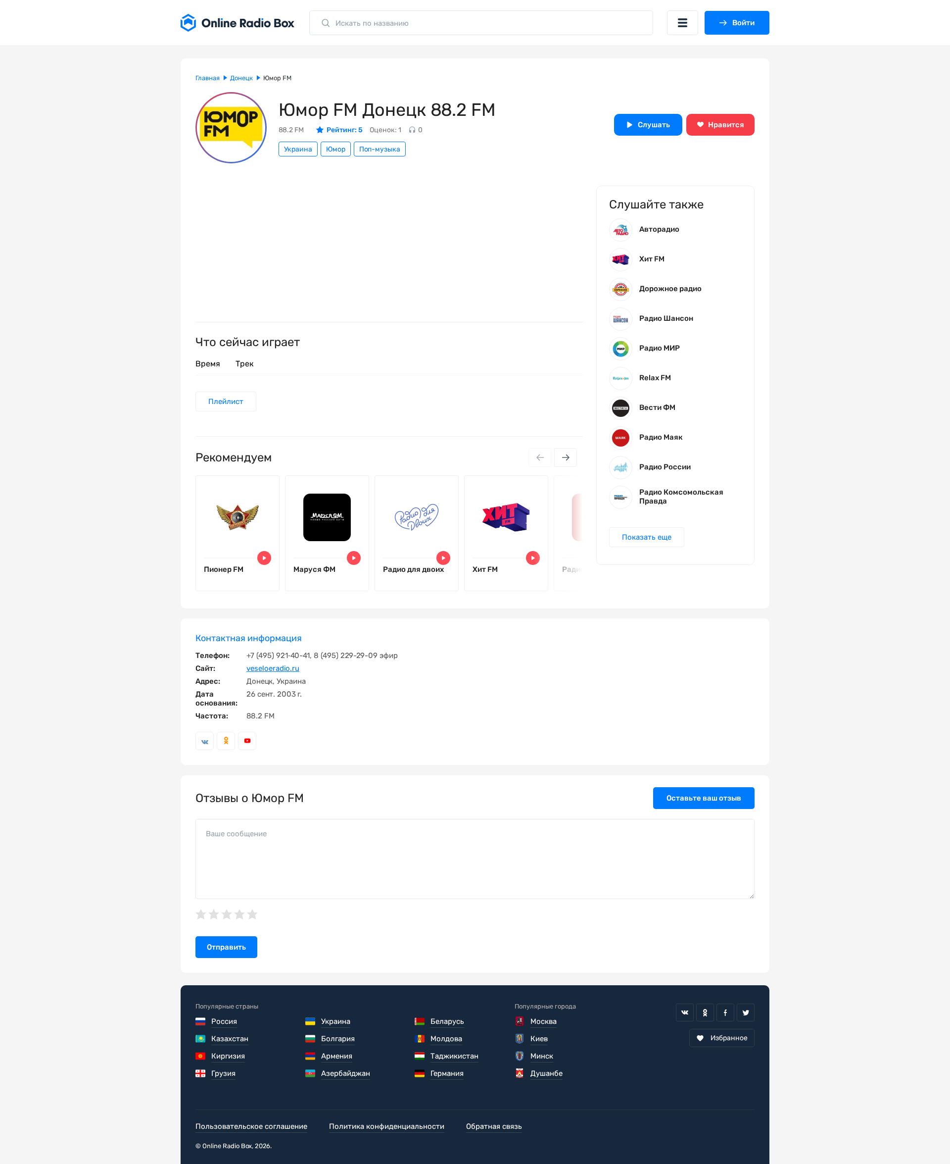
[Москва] (520, 1021)
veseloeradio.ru (272, 668)
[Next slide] (565, 457)
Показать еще (646, 537)
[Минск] (520, 1056)
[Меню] (682, 22)
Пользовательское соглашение (251, 1126)
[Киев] (520, 1039)
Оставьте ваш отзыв (703, 798)
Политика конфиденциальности (386, 1126)
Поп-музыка (379, 149)
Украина (298, 149)
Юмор (335, 149)
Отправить (226, 947)
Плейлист (225, 401)
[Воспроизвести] (264, 558)
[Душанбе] (520, 1073)
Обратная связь (494, 1126)
